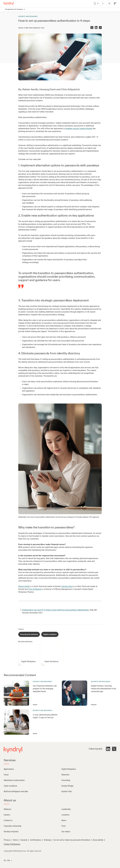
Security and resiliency (28, 16)
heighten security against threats (79, 128)
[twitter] (114, 749)
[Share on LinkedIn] (96, 27)
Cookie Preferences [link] (12, 844)
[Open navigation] (115, 3)
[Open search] (109, 3)
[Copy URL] (100, 27)
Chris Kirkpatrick (70, 89)
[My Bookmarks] (103, 3)
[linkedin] (108, 749)
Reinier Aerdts (30, 89)
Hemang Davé (47, 89)
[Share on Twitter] (91, 27)
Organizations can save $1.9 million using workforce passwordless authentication (55, 610)
